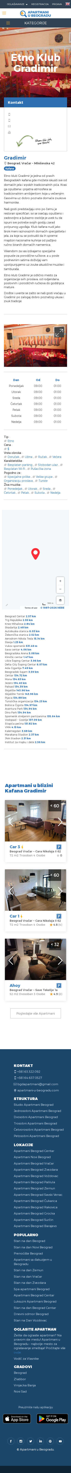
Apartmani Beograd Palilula (34, 1182)
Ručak (42, 456)
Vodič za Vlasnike (26, 1358)
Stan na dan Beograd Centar (35, 1307)
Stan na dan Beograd (29, 1241)
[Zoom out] (60, 589)
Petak (25, 492)
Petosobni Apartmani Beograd (36, 1136)
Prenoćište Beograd (28, 1253)
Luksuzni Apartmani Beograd (35, 1301)
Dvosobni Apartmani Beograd (36, 1117)
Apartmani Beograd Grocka (34, 1213)
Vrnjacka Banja (25, 1385)
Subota (40, 492)
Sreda (46, 488)
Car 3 (15, 846)
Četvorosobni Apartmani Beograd (39, 1129)
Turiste (43, 480)
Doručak (13, 456)
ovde (17, 1352)
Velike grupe (44, 476)
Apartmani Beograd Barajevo (35, 1226)
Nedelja (55, 492)
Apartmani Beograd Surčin (33, 1219)
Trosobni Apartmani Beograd (35, 1123)
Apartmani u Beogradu (37, 1449)
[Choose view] (60, 600)
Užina (28, 456)
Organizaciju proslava (18, 480)
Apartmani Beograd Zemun (34, 1188)
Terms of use (31, 608)
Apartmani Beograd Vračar (34, 1163)
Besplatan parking (19, 464)
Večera (56, 456)
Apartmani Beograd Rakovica (35, 1207)
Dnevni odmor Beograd (31, 1314)
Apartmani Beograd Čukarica (35, 1201)
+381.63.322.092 (28, 1071)
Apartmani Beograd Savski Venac (38, 1194)
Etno (10, 441)
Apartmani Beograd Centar (34, 1151)
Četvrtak (9, 492)
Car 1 (14, 916)
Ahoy (15, 985)
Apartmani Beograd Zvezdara (36, 1169)
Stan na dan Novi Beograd (33, 1247)
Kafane (10, 168)
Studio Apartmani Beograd (33, 1104)
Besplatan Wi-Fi (14, 468)
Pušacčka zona (41, 468)
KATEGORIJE (35, 23)
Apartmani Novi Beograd (32, 1157)
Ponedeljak (14, 488)
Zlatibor (20, 1379)
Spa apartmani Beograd (32, 1289)
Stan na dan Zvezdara (30, 1282)
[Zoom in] (60, 581)
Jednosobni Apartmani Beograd (37, 1111)
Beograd (20, 1372)
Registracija (40, 4)
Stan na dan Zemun (28, 1270)
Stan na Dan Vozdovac (30, 1320)
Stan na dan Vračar (28, 1276)
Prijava (57, 4)
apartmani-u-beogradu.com (38, 1090)
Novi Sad (20, 1391)
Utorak (32, 488)
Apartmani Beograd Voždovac (36, 1176)
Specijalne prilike (18, 476)
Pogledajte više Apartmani (35, 1013)
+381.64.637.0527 (29, 1077)
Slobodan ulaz (48, 464)
